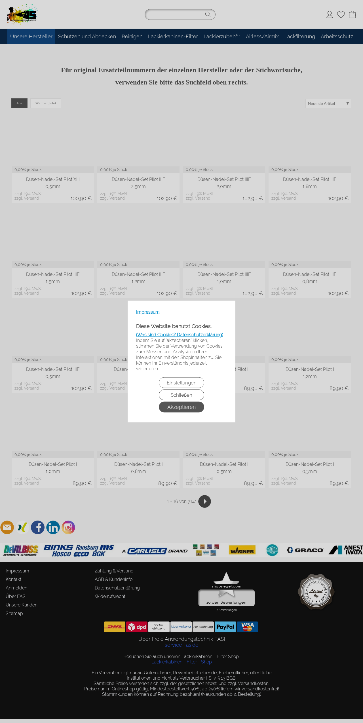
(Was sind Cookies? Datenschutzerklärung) (179, 334)
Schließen (181, 395)
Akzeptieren (181, 407)
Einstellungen (182, 383)
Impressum (148, 312)
